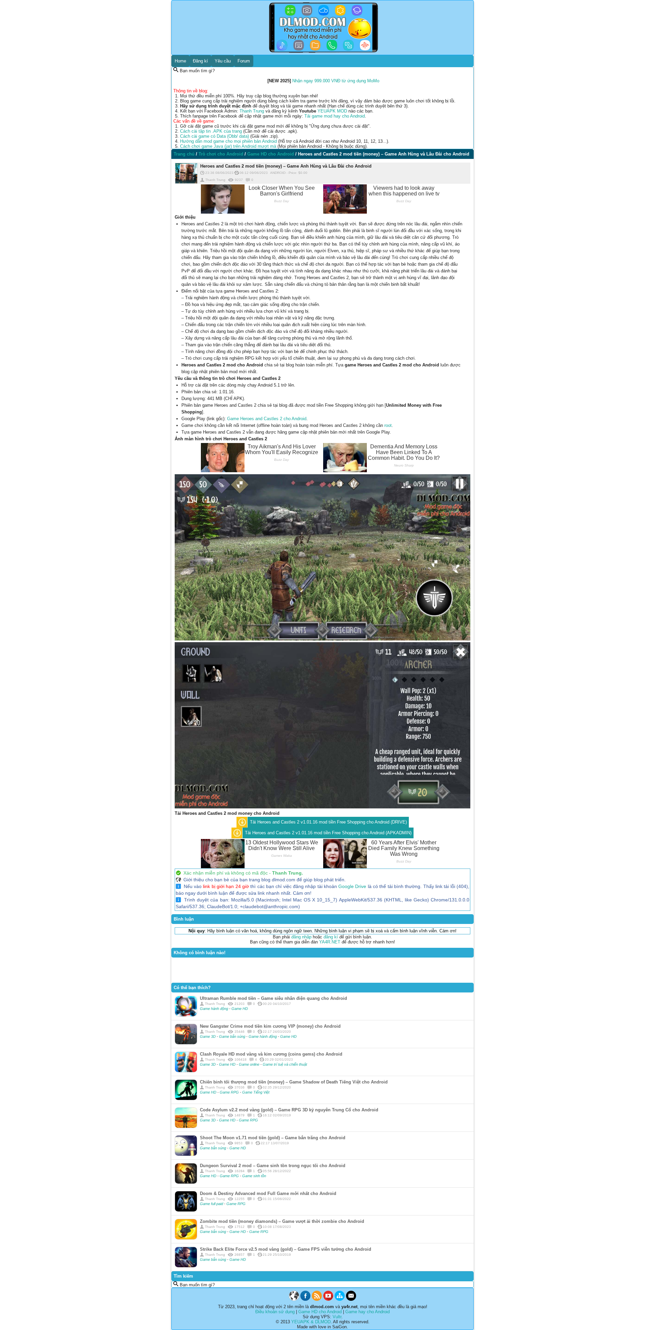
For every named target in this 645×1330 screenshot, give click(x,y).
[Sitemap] (340, 1299)
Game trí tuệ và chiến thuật (285, 1064)
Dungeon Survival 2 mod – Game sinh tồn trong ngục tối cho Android (272, 1165)
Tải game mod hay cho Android (334, 116)
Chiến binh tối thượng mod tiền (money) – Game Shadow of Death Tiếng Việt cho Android (294, 1081)
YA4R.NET (329, 941)
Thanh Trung (252, 111)
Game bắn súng (232, 1036)
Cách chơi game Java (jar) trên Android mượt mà (228, 146)
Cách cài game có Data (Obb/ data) (214, 136)
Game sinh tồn (254, 1176)
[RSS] (317, 1299)
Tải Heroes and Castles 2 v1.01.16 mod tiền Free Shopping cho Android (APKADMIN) (328, 832)
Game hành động (214, 1009)
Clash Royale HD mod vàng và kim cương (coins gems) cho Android (271, 1054)
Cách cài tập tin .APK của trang (211, 131)
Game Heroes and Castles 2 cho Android (266, 418)
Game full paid (212, 1204)
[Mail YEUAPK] (351, 1299)
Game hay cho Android (367, 1311)
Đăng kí (200, 60)
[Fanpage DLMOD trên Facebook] (305, 1299)
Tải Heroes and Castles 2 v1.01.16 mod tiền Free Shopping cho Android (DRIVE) (328, 822)
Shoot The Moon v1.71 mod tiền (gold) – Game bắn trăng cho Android (272, 1137)
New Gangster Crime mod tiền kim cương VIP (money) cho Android (270, 1026)
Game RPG (230, 1092)
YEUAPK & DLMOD (311, 1321)
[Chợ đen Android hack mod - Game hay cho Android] (294, 1299)
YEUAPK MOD (332, 111)
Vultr (337, 1316)
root (388, 425)
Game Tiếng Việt (255, 1092)
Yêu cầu (223, 60)
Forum (244, 60)
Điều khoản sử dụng (275, 1311)
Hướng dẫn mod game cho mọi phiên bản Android (228, 141)
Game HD (239, 1009)
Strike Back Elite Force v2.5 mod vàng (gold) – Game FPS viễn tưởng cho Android (285, 1249)
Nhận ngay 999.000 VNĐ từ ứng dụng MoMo (335, 80)
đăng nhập (301, 936)
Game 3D (208, 1036)
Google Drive (352, 886)
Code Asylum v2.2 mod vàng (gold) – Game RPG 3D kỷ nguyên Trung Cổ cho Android (289, 1109)
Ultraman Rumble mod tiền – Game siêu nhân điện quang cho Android (273, 998)
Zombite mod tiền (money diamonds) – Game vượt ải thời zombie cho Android (282, 1221)
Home (180, 60)
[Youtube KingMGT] (328, 1299)
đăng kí (331, 936)
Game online (249, 1064)
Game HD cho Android (320, 1311)
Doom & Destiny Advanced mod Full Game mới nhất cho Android (268, 1193)
